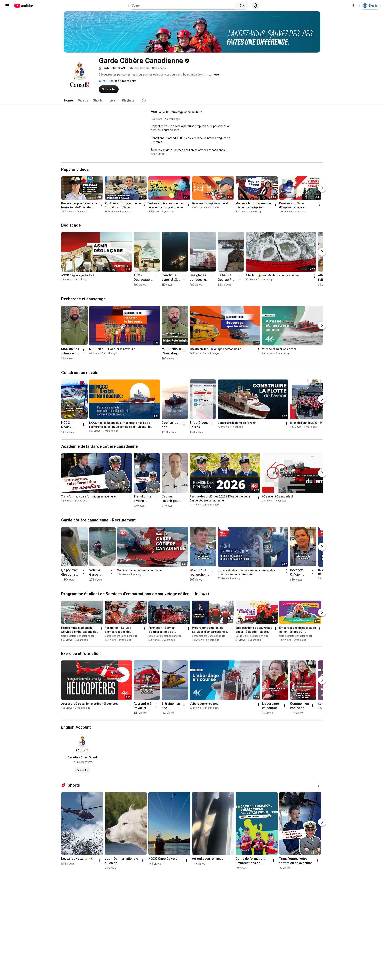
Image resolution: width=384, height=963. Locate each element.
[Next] (322, 188)
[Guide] (7, 5)
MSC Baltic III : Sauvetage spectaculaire (176, 112)
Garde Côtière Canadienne (75, 636)
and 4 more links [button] (125, 81)
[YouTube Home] (23, 5)
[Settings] (353, 5)
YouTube (108, 81)
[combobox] (183, 5)
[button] (158, 154)
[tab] (68, 100)
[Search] (242, 6)
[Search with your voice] (256, 6)
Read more (158, 154)
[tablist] (192, 100)
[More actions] (101, 204)
